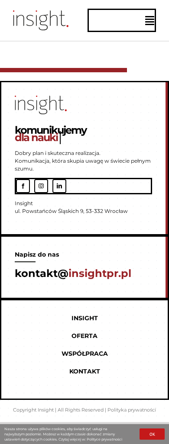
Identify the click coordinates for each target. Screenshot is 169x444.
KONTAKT (84, 371)
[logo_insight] (40, 13)
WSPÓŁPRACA (85, 353)
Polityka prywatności (131, 410)
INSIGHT (85, 318)
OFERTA (85, 336)
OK (152, 434)
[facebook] (23, 186)
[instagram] (41, 186)
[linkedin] (59, 186)
